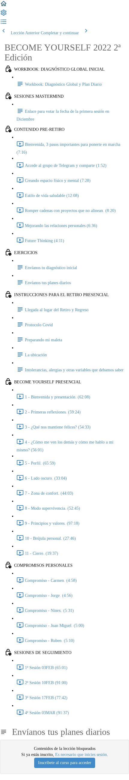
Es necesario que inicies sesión (81, 754)
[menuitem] (3, 15)
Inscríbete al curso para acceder (64, 762)
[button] (3, 6)
